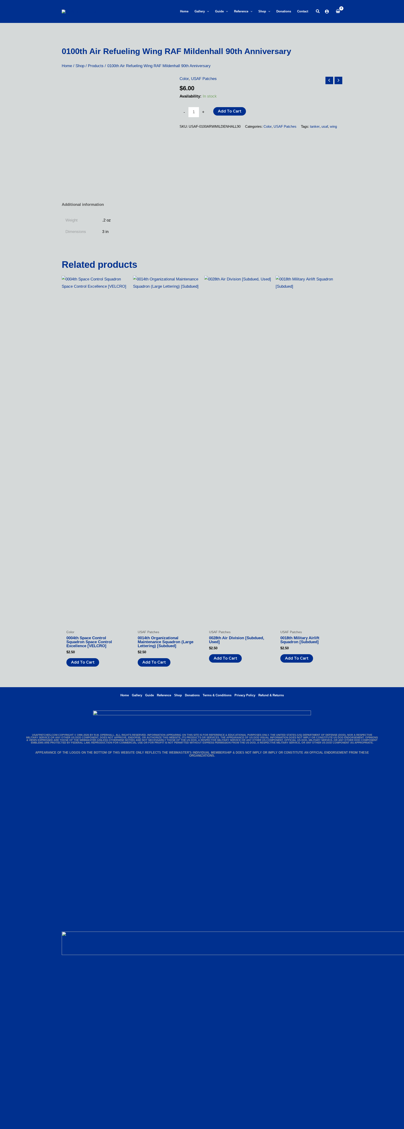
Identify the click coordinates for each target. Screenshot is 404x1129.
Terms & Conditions (217, 695)
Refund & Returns (271, 695)
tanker (315, 126)
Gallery (137, 695)
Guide (149, 695)
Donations (192, 695)
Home (124, 695)
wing (333, 126)
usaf (324, 126)
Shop (178, 695)
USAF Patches (204, 78)
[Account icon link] (327, 11)
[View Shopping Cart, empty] (338, 11)
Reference (164, 695)
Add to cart (229, 111)
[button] (207, 11)
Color (184, 78)
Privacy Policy (244, 695)
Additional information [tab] (83, 204)
